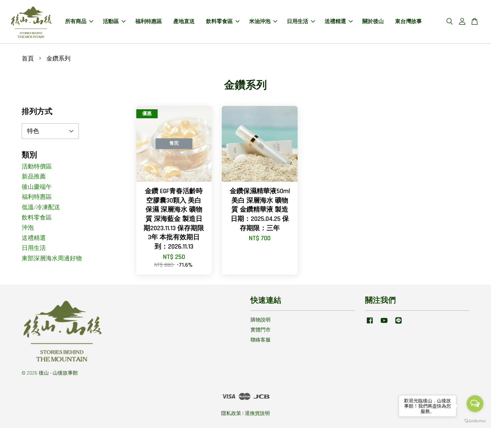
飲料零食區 (219, 21)
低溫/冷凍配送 (41, 207)
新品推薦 (34, 176)
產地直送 (184, 21)
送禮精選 (335, 21)
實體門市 (261, 330)
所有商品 (76, 21)
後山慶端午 (37, 187)
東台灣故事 (408, 21)
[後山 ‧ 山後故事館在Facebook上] (369, 323)
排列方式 (37, 112)
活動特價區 (37, 166)
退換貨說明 (257, 413)
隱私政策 (231, 413)
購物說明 (261, 320)
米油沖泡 (260, 21)
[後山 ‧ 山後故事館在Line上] (398, 323)
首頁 (28, 58)
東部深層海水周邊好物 (52, 258)
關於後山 (373, 21)
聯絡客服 (261, 340)
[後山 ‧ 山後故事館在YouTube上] (384, 323)
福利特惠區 (148, 21)
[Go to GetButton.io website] (475, 421)
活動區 (111, 21)
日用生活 (297, 21)
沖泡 (28, 228)
